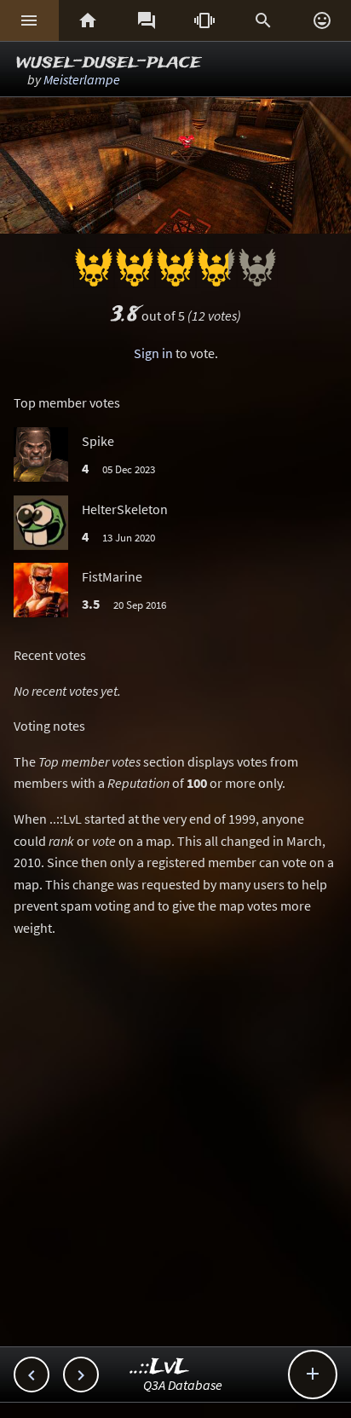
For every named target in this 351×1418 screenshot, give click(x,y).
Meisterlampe (81, 79)
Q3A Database (182, 1384)
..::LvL (159, 1367)
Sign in (153, 353)
